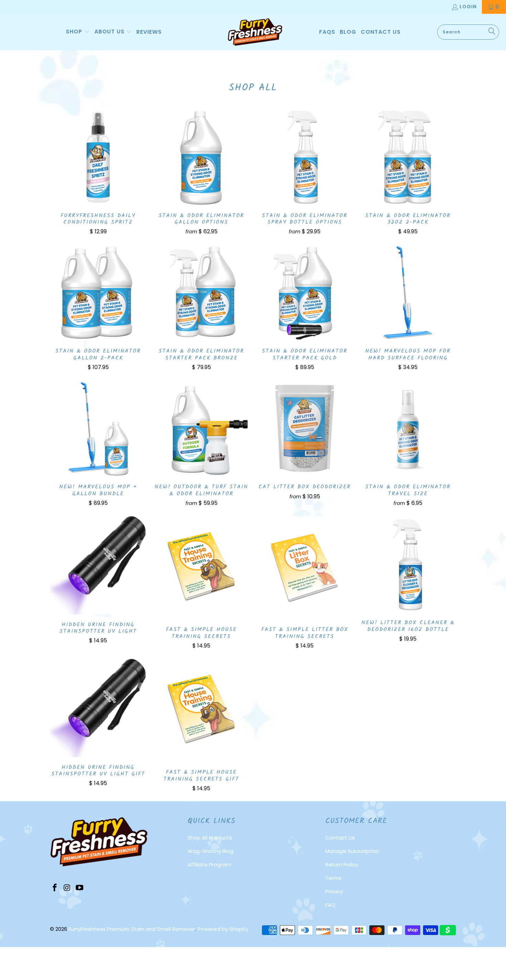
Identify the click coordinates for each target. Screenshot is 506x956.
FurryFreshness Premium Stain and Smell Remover (131, 929)
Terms (333, 878)
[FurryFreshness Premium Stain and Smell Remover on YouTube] (79, 888)
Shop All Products (210, 837)
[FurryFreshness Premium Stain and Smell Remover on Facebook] (55, 888)
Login (468, 6)
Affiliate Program (209, 864)
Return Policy (341, 864)
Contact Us (340, 837)
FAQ (330, 904)
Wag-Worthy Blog (210, 851)
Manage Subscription (352, 851)
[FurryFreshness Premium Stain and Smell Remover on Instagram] (67, 888)
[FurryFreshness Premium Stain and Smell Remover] (255, 32)
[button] (77, 32)
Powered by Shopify (223, 929)
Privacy (334, 891)
